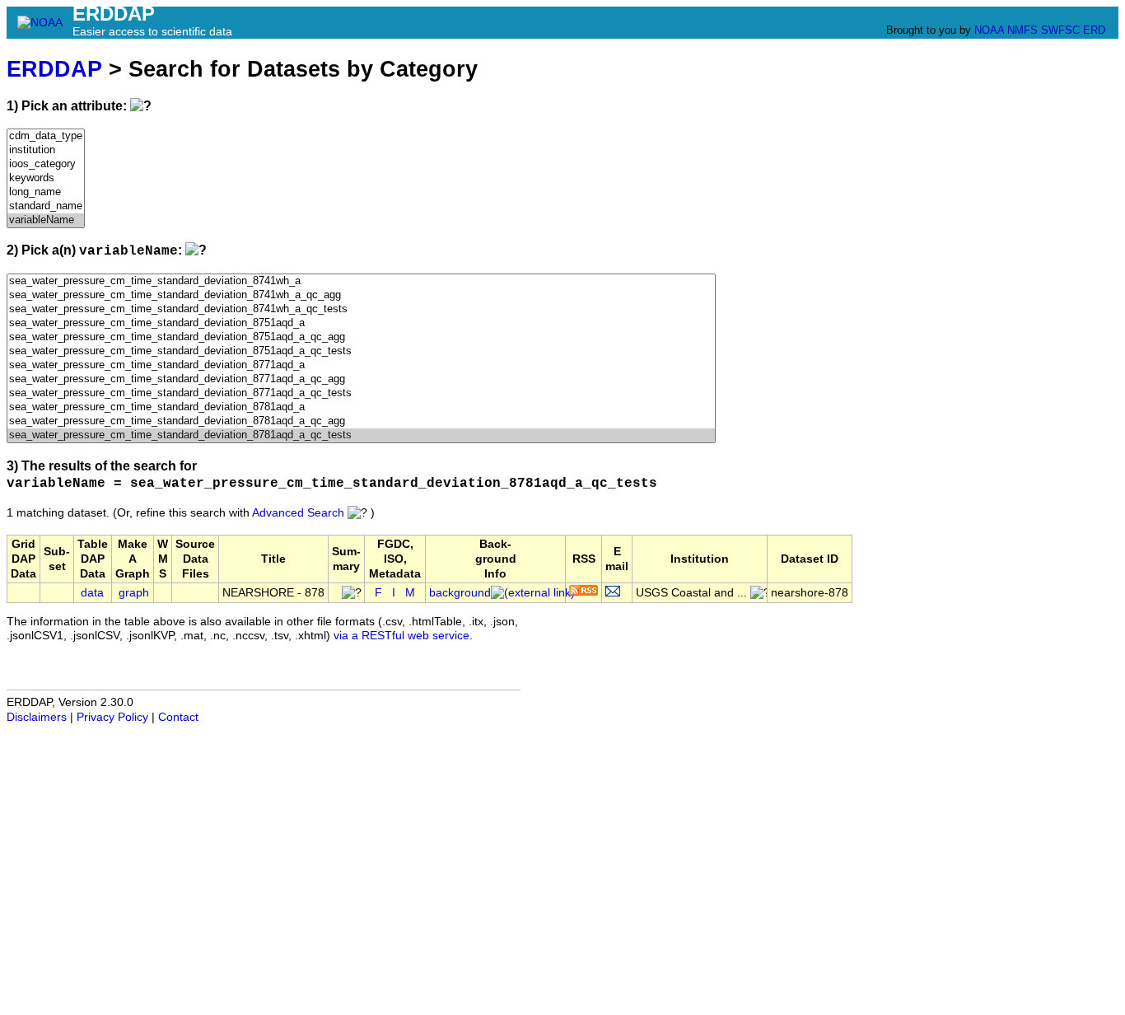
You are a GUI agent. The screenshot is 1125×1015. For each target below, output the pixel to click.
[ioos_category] (45, 164)
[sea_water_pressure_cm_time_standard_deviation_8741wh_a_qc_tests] (361, 309)
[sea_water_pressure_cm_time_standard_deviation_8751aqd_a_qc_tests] (361, 351)
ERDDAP (54, 69)
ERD (1094, 30)
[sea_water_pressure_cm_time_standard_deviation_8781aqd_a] (361, 407)
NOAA (989, 30)
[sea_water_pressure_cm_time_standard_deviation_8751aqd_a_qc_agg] (361, 337)
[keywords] (45, 178)
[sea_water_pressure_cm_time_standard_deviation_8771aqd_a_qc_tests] (361, 393)
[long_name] (45, 192)
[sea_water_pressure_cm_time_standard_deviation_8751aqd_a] (361, 323)
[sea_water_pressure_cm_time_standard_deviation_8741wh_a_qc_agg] (361, 295)
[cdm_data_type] (45, 136)
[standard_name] (45, 206)
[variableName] (45, 220)
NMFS (1022, 30)
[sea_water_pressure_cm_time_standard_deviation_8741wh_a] (361, 281)
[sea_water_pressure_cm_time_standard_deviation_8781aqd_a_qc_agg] (361, 421)
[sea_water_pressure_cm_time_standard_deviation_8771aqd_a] (361, 365)
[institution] (45, 150)
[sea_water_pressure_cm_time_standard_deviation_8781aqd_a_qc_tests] (361, 435)
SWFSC (1060, 30)
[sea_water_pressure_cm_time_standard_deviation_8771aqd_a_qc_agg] (361, 379)
